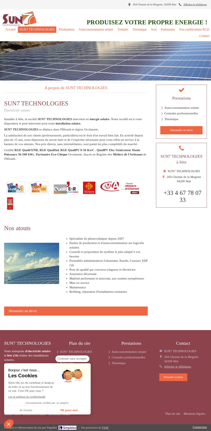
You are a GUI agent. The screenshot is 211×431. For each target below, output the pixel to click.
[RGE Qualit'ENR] (66, 188)
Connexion (200, 427)
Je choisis (25, 410)
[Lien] (89, 188)
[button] (9, 424)
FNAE (105, 427)
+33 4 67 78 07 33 (183, 196)
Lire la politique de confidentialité (26, 396)
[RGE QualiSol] (39, 188)
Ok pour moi (69, 410)
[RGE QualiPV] (15, 188)
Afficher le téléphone (195, 4)
